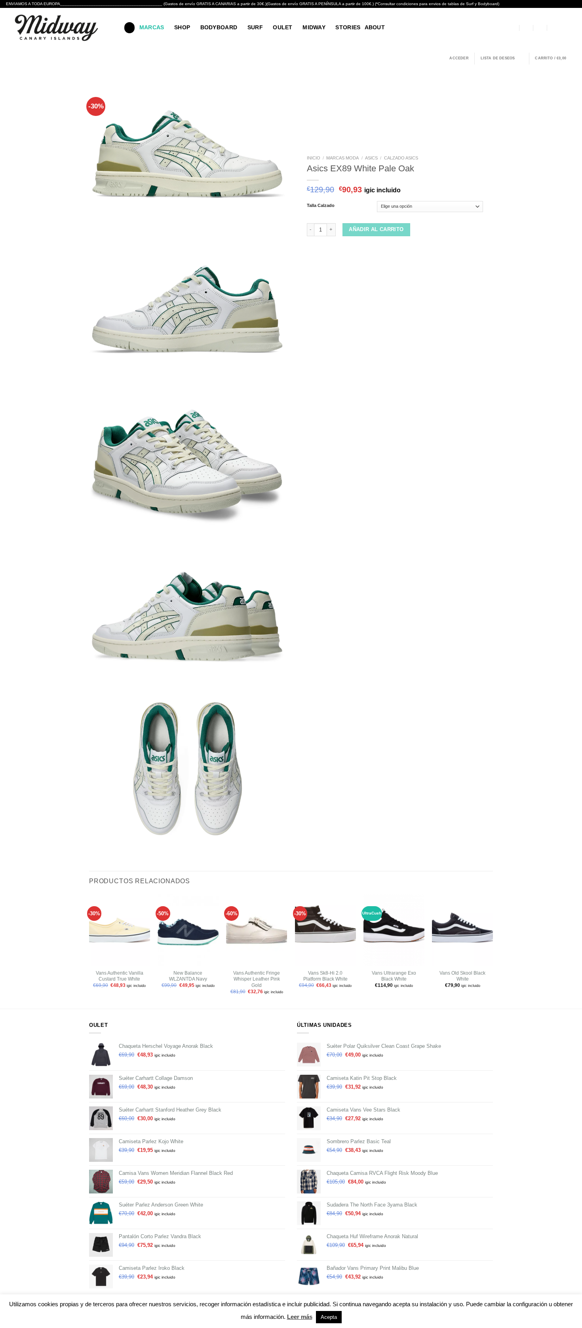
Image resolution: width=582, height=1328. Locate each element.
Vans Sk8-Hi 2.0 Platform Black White (325, 976)
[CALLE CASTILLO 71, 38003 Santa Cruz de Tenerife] (513, 28)
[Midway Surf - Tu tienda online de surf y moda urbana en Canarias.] (59, 27)
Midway (313, 27)
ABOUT (375, 27)
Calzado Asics (401, 158)
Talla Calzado (321, 205)
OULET (282, 27)
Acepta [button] (329, 1317)
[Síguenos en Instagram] (571, 27)
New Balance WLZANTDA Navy (188, 976)
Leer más (299, 1316)
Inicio (313, 158)
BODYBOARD (219, 27)
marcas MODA (342, 158)
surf (255, 27)
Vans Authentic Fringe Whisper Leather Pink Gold (256, 979)
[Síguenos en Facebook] (563, 27)
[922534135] (554, 28)
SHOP (182, 27)
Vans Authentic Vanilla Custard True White (119, 976)
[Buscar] (129, 27)
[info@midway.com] (526, 28)
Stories (347, 27)
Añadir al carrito (376, 229)
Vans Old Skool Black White (462, 976)
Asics (371, 158)
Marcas (151, 27)
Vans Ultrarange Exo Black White (394, 976)
